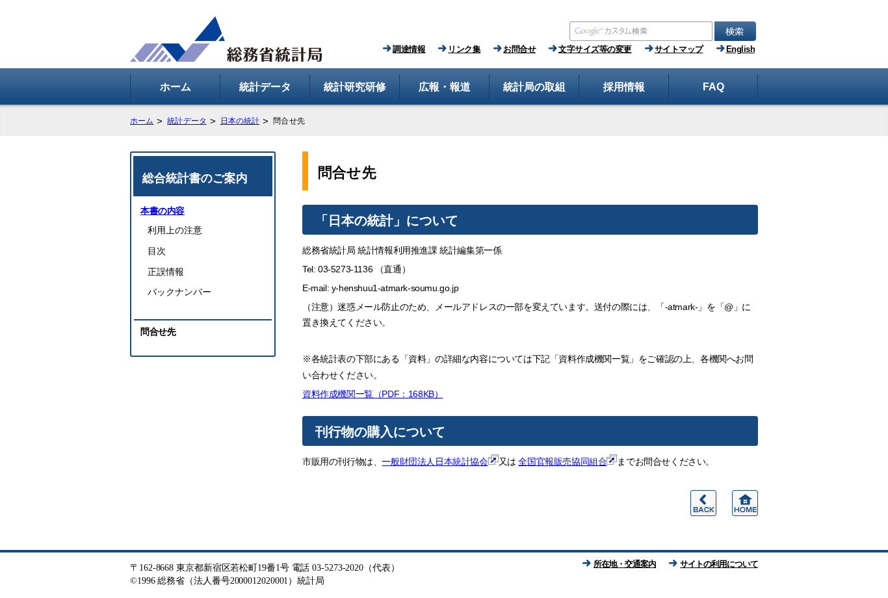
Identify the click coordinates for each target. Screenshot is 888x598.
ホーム (141, 121)
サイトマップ (679, 49)
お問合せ (519, 49)
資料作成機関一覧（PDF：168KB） (372, 394)
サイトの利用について (719, 564)
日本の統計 (240, 121)
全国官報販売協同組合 (562, 461)
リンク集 (464, 49)
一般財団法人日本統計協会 (435, 461)
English (740, 49)
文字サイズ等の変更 (595, 49)
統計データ (187, 121)
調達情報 (409, 49)
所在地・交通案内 (625, 564)
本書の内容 (162, 210)
